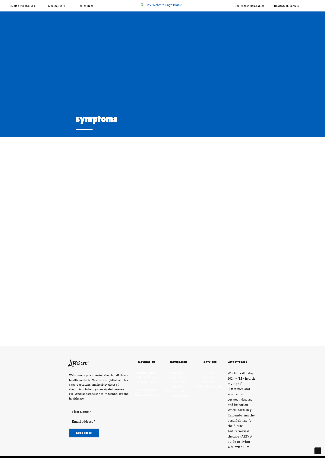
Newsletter (210, 377)
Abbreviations (146, 377)
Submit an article (146, 390)
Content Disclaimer (178, 391)
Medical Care (56, 5)
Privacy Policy (178, 377)
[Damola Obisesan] (162, 5)
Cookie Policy (178, 373)
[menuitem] (24, 5)
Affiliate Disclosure (178, 395)
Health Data (85, 5)
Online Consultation (210, 386)
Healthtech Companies (249, 5)
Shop (210, 373)
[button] (314, 5)
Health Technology (22, 5)
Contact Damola (146, 373)
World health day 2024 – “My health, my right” (241, 378)
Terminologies (147, 382)
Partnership (210, 382)
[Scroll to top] (317, 450)
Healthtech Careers (286, 5)
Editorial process (146, 394)
